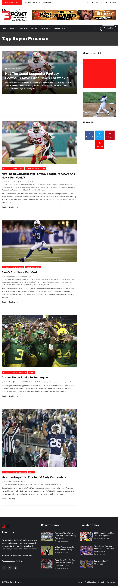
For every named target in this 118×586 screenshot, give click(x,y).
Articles (6, 169)
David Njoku (56, 279)
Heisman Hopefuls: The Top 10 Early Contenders (34, 477)
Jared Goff (32, 282)
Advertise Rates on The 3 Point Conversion (39, 2)
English (112, 2)
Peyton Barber (6, 285)
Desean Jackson (51, 184)
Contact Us (108, 28)
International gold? (101, 561)
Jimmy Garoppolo (43, 282)
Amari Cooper (21, 279)
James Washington (25, 484)
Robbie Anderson (26, 285)
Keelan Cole (10, 187)
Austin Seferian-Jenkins (44, 279)
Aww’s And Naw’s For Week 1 (20, 272)
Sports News (23, 28)
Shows (34, 28)
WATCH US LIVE (45, 28)
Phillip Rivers (16, 285)
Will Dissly (41, 190)
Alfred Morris (12, 279)
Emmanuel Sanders (67, 279)
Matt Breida (45, 187)
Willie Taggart (70, 382)
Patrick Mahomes (65, 282)
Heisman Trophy (13, 484)
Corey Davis (32, 184)
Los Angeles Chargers (32, 187)
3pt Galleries (60, 28)
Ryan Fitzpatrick (13, 190)
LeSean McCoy (20, 187)
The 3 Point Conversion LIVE (94, 582)
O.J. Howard (66, 187)
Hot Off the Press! (32, 169)
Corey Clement (23, 184)
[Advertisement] (100, 73)
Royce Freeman (38, 285)
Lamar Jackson (38, 484)
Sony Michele (24, 190)
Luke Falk (47, 484)
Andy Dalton (31, 279)
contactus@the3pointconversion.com (18, 555)
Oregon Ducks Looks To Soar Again (25, 377)
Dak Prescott (41, 184)
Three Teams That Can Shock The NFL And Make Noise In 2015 (104, 548)
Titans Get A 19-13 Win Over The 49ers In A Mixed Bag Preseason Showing (65, 562)
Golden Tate (6, 282)
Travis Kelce (33, 190)
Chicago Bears (13, 184)
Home (5, 28)
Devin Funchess (63, 184)
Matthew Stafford (55, 187)
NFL (44, 169)
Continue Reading (8, 207)
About (12, 28)
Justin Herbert (39, 382)
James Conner (23, 282)
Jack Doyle (14, 282)
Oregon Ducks (50, 382)
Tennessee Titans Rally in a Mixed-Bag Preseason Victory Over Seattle (65, 535)
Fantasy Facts (18, 169)
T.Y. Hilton (47, 285)
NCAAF (31, 372)
